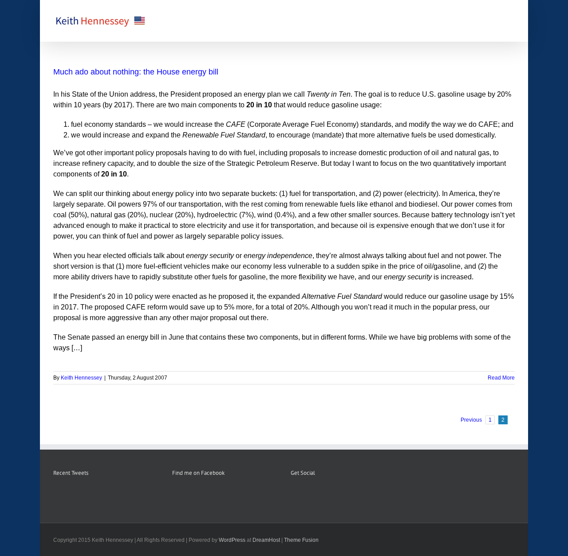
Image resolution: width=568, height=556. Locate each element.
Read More (501, 378)
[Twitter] (317, 495)
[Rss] (305, 495)
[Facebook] (293, 495)
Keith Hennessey (81, 378)
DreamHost (266, 540)
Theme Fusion (301, 540)
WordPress (232, 540)
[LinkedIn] (329, 495)
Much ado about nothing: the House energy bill (135, 71)
